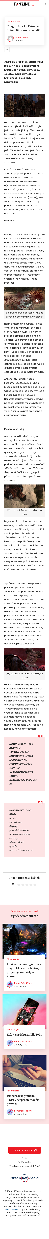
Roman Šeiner (22, 37)
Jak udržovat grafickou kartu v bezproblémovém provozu (23, 1099)
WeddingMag (32, 1212)
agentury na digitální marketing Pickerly (23, 1200)
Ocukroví (21, 1215)
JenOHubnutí (33, 1215)
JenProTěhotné (33, 1206)
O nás (24, 1158)
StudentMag (34, 1209)
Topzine (23, 1209)
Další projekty (24, 1162)
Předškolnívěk (12, 1209)
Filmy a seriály (14, 959)
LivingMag (11, 1215)
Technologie (13, 1029)
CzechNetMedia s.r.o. (29, 1191)
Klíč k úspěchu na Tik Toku (24, 1034)
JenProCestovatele (15, 1212)
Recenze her (14, 21)
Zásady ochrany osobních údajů (24, 1166)
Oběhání (20, 1206)
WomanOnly (31, 1203)
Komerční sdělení (23, 983)
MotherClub (10, 1206)
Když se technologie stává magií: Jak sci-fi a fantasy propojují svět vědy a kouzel (24, 970)
